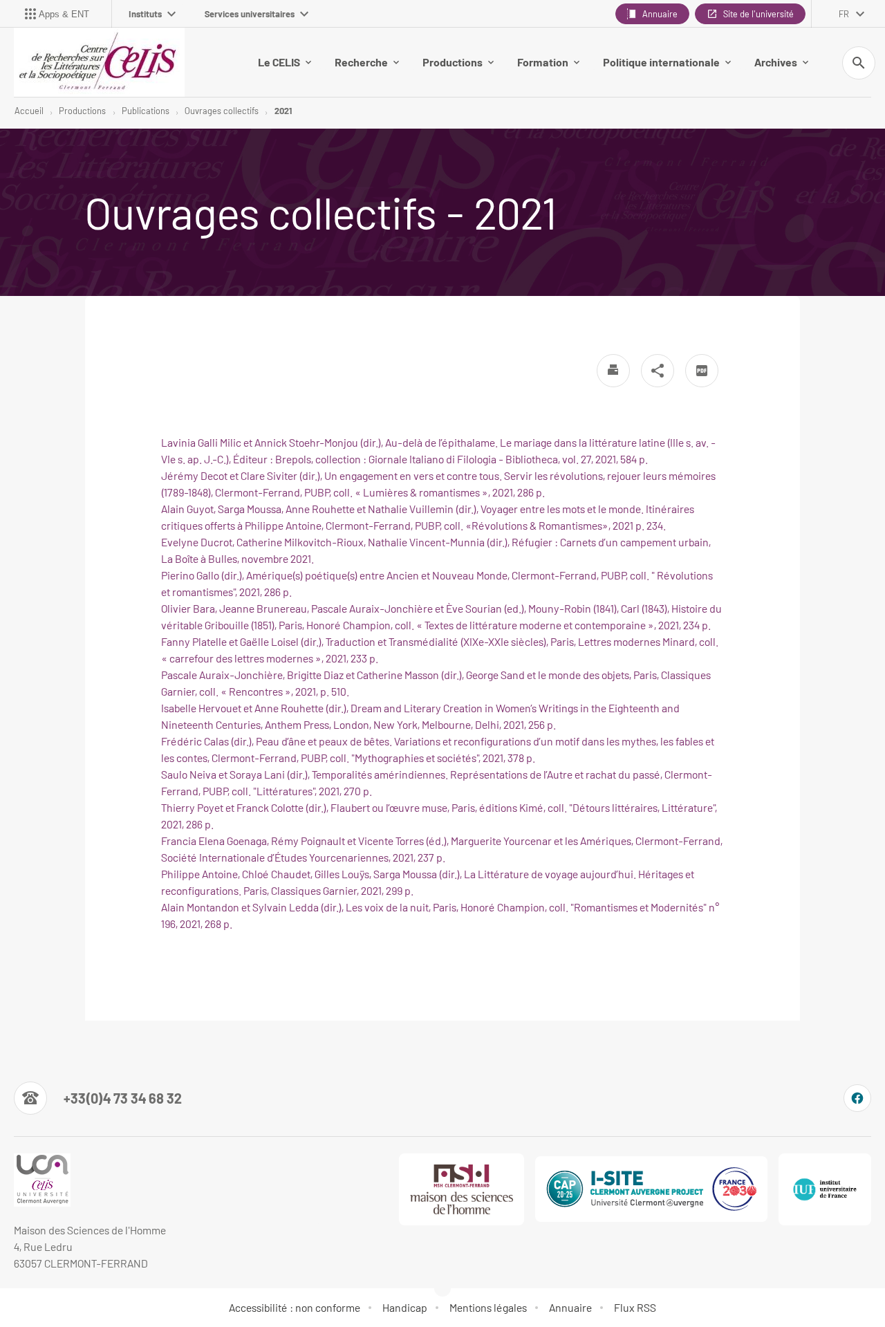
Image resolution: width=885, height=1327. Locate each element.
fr (844, 13)
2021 (283, 110)
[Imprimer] (613, 370)
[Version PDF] (702, 370)
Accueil (29, 110)
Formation (542, 61)
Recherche (361, 61)
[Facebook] (857, 1098)
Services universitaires (250, 13)
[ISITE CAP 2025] (651, 1189)
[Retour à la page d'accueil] (99, 62)
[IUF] (825, 1189)
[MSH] (462, 1189)
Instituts (145, 13)
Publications (145, 110)
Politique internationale (661, 61)
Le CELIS (279, 61)
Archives (775, 61)
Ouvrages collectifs (222, 110)
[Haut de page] (63, 1285)
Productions (452, 61)
